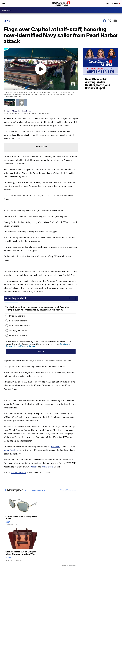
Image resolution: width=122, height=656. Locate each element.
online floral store (12, 450)
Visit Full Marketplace (68, 490)
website (34, 466)
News (7, 21)
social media (47, 466)
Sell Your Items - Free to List (34, 490)
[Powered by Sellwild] (72, 565)
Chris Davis (26, 111)
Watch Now (112, 3)
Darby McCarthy (13, 111)
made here (55, 446)
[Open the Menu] (3, 3)
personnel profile (18, 472)
